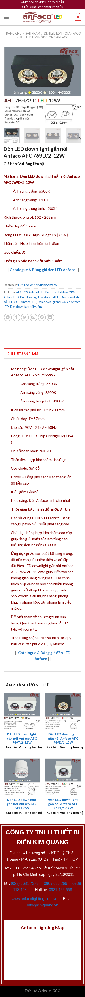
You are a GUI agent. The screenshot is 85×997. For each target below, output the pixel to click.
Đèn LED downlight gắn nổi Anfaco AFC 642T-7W (22, 804)
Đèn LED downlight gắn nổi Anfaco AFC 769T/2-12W (22, 738)
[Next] (74, 85)
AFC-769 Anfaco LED (30, 292)
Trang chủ (12, 33)
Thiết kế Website (38, 991)
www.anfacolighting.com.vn (34, 899)
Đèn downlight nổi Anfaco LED (40, 297)
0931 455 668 (60, 890)
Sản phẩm (33, 33)
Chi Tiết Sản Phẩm (22, 353)
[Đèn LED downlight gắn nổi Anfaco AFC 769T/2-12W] (22, 710)
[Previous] (11, 85)
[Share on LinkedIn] (50, 317)
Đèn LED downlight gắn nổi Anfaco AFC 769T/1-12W (63, 804)
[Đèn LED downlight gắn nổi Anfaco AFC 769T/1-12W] (63, 776)
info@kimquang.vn (42, 905)
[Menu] (6, 17)
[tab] (42, 353)
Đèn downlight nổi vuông (26, 307)
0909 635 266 (55, 884)
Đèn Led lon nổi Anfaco (62, 33)
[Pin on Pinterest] (42, 317)
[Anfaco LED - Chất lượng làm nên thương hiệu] (42, 17)
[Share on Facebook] (16, 317)
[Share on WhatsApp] (8, 317)
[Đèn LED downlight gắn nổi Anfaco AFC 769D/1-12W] (63, 710)
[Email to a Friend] (33, 317)
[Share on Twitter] (25, 317)
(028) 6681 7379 (25, 884)
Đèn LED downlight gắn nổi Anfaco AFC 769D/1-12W (63, 738)
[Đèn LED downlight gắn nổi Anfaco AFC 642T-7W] (22, 776)
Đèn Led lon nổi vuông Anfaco (44, 37)
